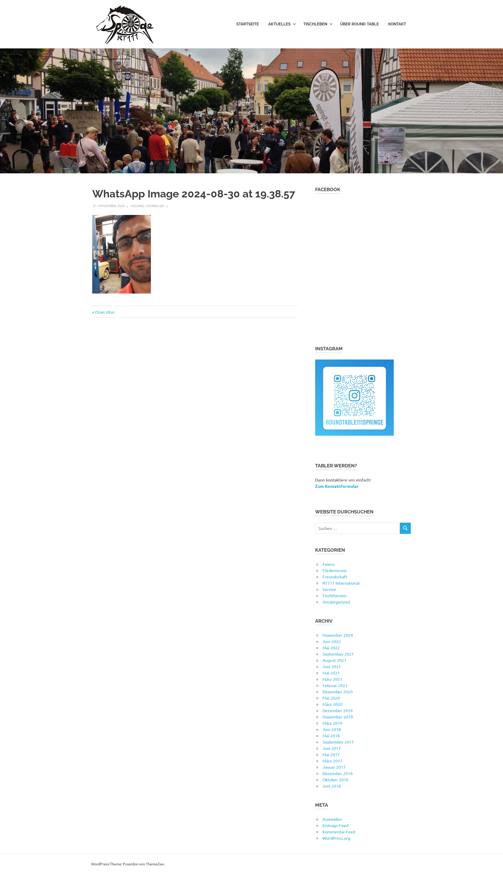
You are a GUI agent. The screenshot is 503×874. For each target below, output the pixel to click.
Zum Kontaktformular (337, 486)
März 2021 (332, 679)
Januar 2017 (334, 767)
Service (329, 589)
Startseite (247, 24)
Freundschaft (334, 576)
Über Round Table (359, 24)
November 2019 (337, 716)
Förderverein (334, 570)
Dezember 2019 (337, 710)
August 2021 (334, 660)
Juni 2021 (331, 666)
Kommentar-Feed (338, 831)
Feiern (328, 564)
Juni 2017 (331, 748)
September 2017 (338, 741)
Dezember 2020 (337, 691)
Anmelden (332, 819)
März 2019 (332, 723)
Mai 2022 (331, 647)
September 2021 (338, 653)
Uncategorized (336, 601)
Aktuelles (279, 24)
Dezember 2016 (337, 773)
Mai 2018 (331, 735)
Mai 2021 (331, 672)
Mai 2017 (331, 754)
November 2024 (337, 635)
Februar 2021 (335, 685)
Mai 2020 (331, 697)
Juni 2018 (331, 729)
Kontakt (397, 24)
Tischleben (315, 24)
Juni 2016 (331, 785)
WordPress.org (336, 837)
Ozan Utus (104, 311)
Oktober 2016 (335, 779)
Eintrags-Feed (335, 825)
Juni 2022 (331, 641)
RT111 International (340, 582)
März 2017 (332, 760)
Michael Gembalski (147, 205)
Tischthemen (334, 595)
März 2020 (332, 704)
